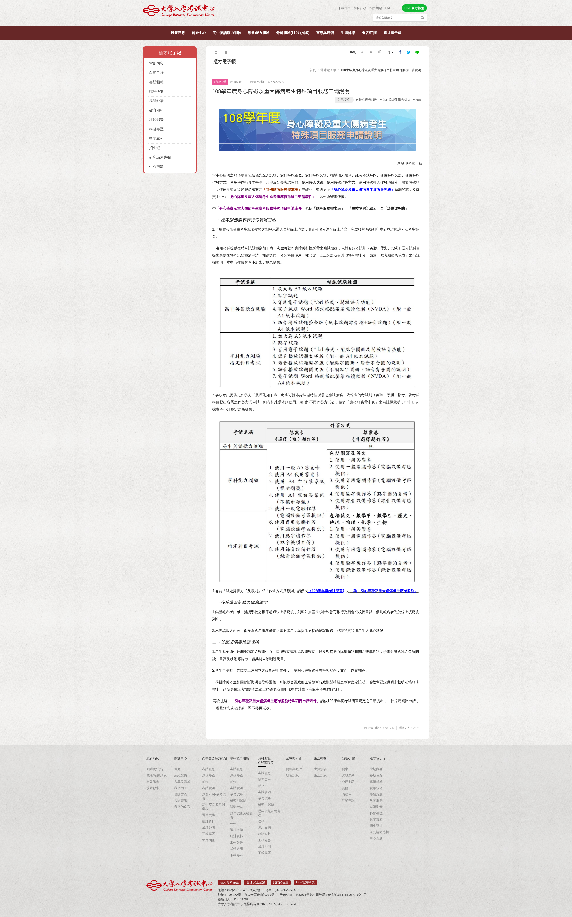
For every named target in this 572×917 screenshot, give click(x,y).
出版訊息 (152, 782)
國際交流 (180, 794)
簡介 (177, 769)
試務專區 (208, 775)
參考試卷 (236, 794)
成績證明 (208, 827)
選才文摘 (208, 815)
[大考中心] (179, 11)
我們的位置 (182, 807)
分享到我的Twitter (408, 52)
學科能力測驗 (258, 33)
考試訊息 (208, 769)
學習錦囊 (156, 101)
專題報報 (156, 82)
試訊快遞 (156, 91)
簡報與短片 (294, 769)
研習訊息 (292, 775)
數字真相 (156, 138)
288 (418, 100)
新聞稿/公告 (155, 769)
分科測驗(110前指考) (292, 33)
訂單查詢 (348, 800)
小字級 (362, 52)
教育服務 (156, 110)
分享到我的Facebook (400, 52)
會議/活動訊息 (156, 775)
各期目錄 (156, 73)
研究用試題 (238, 800)
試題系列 (348, 775)
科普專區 (156, 129)
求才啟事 (152, 788)
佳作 (233, 823)
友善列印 (226, 52)
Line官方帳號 (305, 882)
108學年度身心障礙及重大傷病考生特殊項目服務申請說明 (381, 70)
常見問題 (208, 840)
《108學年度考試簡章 (325, 591)
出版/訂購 (369, 33)
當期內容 (156, 63)
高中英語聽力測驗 (227, 33)
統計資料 (208, 821)
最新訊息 (178, 33)
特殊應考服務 (368, 100)
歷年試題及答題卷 (241, 815)
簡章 (345, 769)
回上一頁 (215, 52)
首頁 (313, 70)
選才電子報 (393, 33)
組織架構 (180, 775)
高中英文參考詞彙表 (213, 806)
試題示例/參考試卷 (214, 796)
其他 (345, 788)
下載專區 (344, 8)
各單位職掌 (182, 782)
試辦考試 (236, 807)
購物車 (346, 794)
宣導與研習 (325, 33)
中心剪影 (156, 167)
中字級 (371, 52)
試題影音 (156, 120)
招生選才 (156, 148)
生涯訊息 (320, 775)
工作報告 (236, 842)
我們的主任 (182, 788)
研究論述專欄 (160, 157)
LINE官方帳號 (414, 8)
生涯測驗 (320, 769)
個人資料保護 (229, 882)
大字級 (379, 52)
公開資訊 (180, 800)
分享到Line (417, 52)
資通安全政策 (255, 882)
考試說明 (208, 788)
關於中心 (199, 33)
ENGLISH (392, 8)
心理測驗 (348, 782)
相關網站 (375, 8)
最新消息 (152, 758)
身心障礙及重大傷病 (396, 100)
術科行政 (360, 8)
